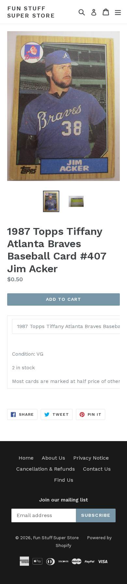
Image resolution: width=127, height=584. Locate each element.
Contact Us (97, 469)
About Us (53, 458)
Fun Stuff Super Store (31, 12)
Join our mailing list (63, 500)
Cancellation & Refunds (45, 469)
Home (26, 458)
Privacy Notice (91, 458)
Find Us (63, 480)
